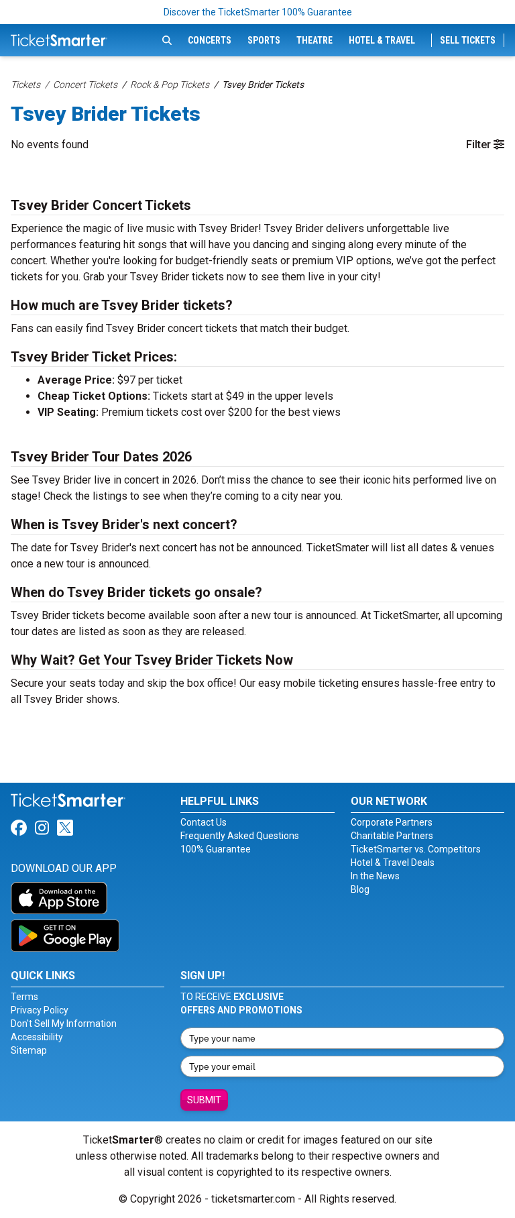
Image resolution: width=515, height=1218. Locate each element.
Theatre (314, 40)
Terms (24, 996)
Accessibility (37, 1037)
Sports (263, 40)
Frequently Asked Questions (239, 835)
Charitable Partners (392, 835)
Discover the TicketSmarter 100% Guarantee (258, 12)
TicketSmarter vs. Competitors (416, 849)
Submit (204, 1100)
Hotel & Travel (382, 40)
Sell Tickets (468, 40)
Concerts (209, 40)
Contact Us (203, 822)
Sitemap (29, 1050)
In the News (375, 876)
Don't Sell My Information (64, 1023)
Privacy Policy (39, 1010)
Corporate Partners (392, 822)
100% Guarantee (215, 849)
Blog (360, 889)
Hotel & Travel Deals (393, 862)
